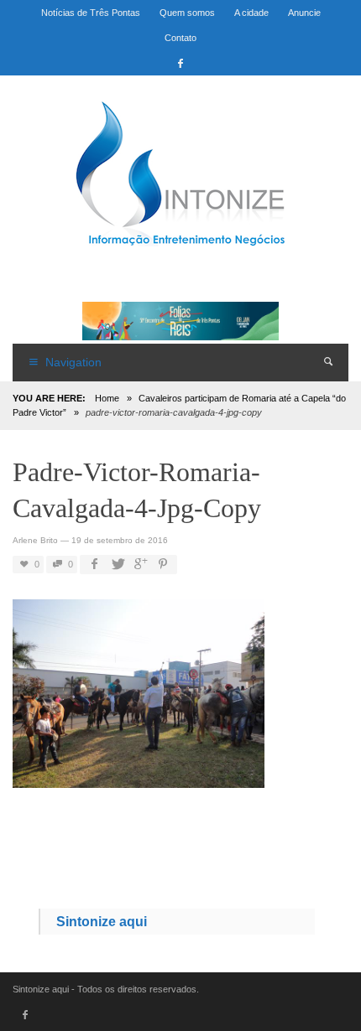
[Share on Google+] (139, 564)
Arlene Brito (35, 540)
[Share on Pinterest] (163, 564)
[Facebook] (180, 62)
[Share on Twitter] (117, 564)
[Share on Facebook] (94, 564)
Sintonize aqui (101, 921)
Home (107, 398)
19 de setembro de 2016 (119, 540)
